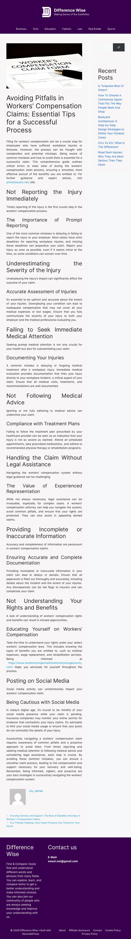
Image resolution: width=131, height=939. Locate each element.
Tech (35, 28)
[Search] (119, 47)
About (62, 930)
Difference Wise (70, 10)
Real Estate (95, 28)
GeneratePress (30, 933)
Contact (97, 930)
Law (80, 28)
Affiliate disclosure (79, 930)
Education (50, 28)
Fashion (66, 28)
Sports (111, 28)
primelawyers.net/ (17, 182)
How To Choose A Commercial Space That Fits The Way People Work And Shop (110, 103)
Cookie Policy (113, 930)
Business (21, 28)
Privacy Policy (90, 933)
